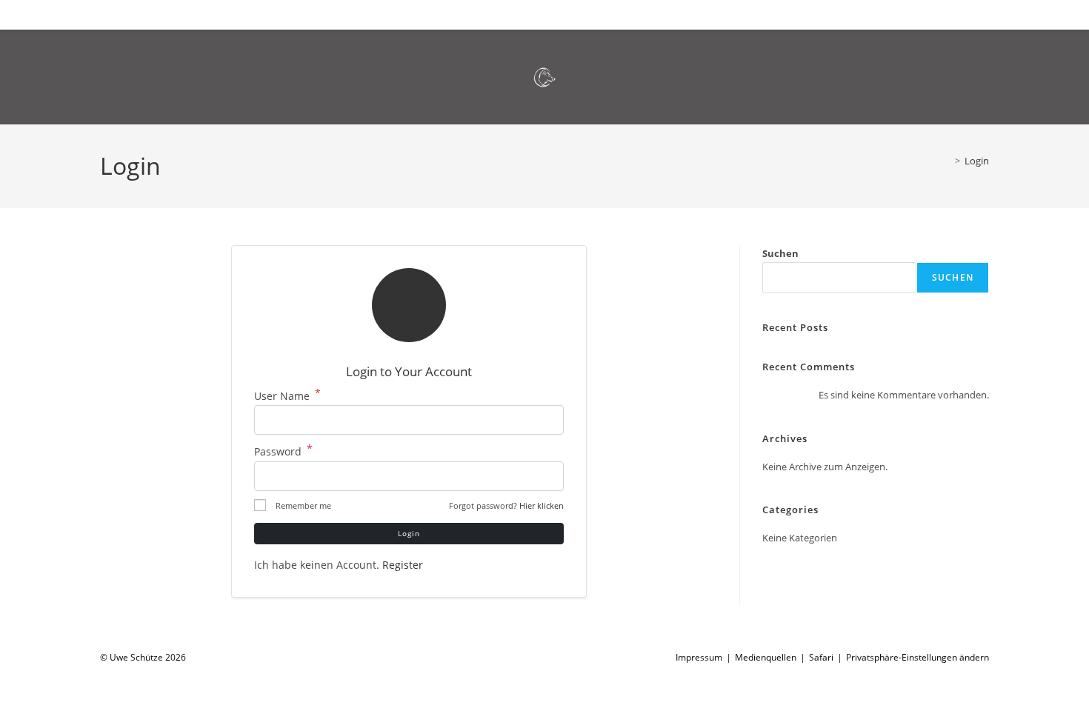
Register (402, 565)
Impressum (699, 657)
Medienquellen (765, 657)
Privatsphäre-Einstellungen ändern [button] (917, 657)
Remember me (303, 505)
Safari (821, 657)
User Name (287, 396)
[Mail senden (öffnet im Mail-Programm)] (970, 13)
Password (283, 451)
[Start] (946, 160)
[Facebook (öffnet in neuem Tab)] (946, 13)
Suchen (780, 253)
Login (977, 160)
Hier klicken (541, 505)
